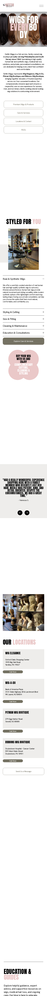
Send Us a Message (23, 771)
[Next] (27, 513)
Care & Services (23, 113)
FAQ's (23, 130)
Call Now (12, 672)
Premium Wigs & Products (23, 104)
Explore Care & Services (23, 341)
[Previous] (20, 513)
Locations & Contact (23, 121)
